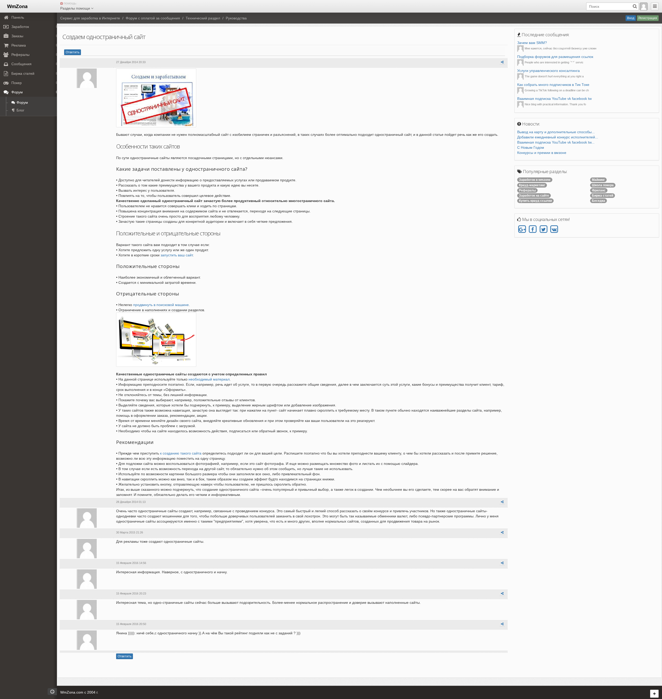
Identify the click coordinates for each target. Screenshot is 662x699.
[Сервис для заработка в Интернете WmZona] (17, 6)
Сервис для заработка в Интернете (90, 18)
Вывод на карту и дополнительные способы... (556, 132)
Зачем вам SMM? (532, 43)
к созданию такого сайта (180, 453)
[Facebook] (532, 229)
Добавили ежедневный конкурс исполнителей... (557, 137)
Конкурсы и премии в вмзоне (541, 153)
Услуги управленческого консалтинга (548, 71)
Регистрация (647, 18)
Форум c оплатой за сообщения (153, 18)
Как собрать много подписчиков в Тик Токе (553, 85)
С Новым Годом (530, 147)
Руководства (236, 18)
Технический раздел (203, 18)
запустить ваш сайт (177, 255)
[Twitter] (543, 229)
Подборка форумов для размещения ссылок (555, 57)
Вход (630, 18)
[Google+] (522, 229)
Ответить (72, 52)
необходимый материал (209, 379)
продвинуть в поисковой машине (161, 305)
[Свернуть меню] (655, 6)
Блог (20, 110)
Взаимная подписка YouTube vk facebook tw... (556, 142)
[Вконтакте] (554, 229)
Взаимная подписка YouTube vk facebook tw (554, 98)
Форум (22, 102)
